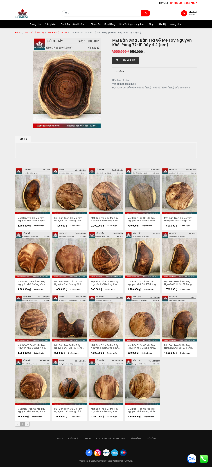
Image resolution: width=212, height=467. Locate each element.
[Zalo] (191, 458)
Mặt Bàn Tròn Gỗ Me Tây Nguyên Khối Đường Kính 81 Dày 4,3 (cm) (106, 219)
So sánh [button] (119, 71)
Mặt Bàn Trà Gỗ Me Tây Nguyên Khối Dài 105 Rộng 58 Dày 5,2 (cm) (142, 283)
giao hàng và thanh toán (110, 438)
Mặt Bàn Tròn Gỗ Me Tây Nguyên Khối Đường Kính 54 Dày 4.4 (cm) (141, 219)
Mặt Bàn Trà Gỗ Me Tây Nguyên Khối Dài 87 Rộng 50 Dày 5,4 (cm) (178, 346)
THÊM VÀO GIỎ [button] (126, 60)
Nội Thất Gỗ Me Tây (34, 32)
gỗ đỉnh (151, 438)
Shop (88, 438)
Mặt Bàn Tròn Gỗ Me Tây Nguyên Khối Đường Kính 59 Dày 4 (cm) (104, 283)
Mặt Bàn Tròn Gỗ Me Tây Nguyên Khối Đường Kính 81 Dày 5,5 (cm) (69, 283)
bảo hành (136, 438)
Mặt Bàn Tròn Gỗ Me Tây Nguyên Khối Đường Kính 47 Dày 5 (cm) (141, 346)
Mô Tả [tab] (23, 138)
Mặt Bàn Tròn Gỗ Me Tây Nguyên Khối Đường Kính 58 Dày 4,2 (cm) (68, 410)
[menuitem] (35, 24)
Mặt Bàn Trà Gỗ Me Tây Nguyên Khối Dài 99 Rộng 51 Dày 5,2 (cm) (31, 219)
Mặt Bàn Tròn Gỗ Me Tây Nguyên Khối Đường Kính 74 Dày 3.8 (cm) (178, 219)
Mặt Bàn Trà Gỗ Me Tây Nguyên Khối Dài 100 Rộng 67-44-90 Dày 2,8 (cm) (68, 346)
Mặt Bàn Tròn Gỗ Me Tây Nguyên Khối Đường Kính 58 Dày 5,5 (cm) (104, 410)
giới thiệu (73, 438)
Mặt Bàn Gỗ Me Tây (57, 32)
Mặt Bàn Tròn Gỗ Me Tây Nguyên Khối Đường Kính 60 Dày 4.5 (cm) (141, 410)
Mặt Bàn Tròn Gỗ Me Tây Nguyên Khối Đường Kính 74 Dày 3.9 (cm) (31, 346)
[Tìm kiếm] (145, 13)
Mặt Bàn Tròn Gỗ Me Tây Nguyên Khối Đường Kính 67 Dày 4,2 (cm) (31, 283)
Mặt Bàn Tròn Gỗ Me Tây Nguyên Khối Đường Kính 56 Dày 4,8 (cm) (31, 410)
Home (18, 32)
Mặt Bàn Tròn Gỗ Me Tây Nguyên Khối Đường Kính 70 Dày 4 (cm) (68, 219)
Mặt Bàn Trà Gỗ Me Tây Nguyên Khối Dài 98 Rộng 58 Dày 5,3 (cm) (178, 283)
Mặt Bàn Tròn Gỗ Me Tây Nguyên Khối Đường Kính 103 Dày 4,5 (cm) (104, 346)
